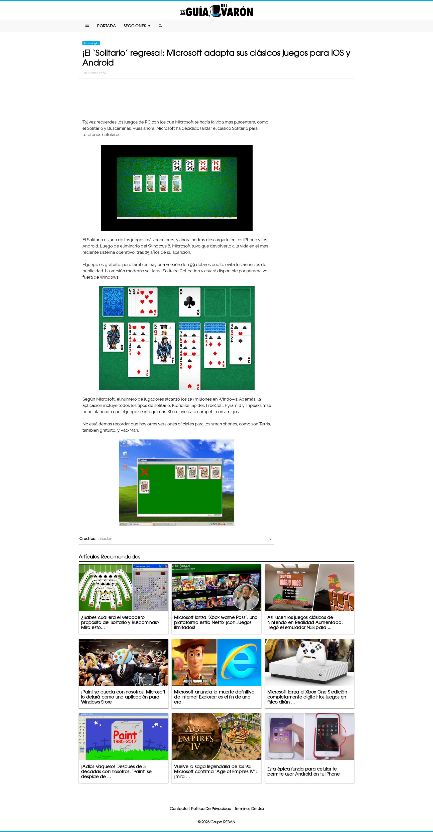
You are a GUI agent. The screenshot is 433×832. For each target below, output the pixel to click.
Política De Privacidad (211, 808)
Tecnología (91, 43)
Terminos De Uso (249, 808)
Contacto (179, 808)
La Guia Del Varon (216, 10)
